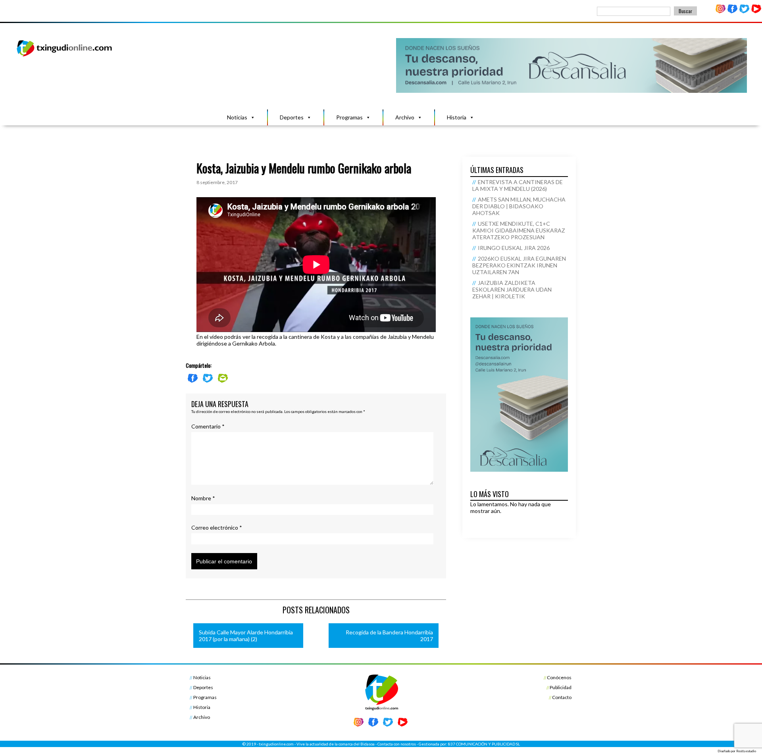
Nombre (203, 498)
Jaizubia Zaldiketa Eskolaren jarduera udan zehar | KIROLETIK (512, 289)
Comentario (208, 426)
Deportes (292, 117)
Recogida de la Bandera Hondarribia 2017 (389, 635)
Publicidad (561, 687)
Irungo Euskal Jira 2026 (514, 247)
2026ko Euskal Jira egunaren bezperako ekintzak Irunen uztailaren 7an (519, 265)
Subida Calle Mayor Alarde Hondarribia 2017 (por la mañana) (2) (246, 635)
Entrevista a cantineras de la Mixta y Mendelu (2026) (517, 185)
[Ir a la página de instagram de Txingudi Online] (721, 11)
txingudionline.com (276, 743)
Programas (349, 117)
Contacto (562, 697)
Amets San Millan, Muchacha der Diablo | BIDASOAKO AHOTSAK (519, 206)
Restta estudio (746, 751)
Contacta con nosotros (396, 743)
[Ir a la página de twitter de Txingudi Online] (744, 11)
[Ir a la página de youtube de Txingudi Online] (756, 11)
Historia (456, 117)
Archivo (404, 117)
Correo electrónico (216, 527)
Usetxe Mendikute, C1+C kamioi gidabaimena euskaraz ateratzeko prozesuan (518, 230)
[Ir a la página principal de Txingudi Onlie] (64, 56)
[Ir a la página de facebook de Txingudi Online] (733, 11)
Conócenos (559, 677)
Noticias (237, 117)
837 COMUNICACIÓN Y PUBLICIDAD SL (484, 743)
